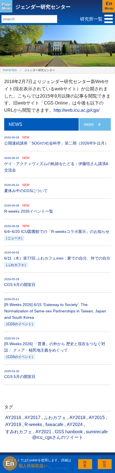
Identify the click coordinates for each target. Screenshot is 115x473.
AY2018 (77, 417)
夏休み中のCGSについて (26, 188)
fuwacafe (54, 424)
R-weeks (33, 424)
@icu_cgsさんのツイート (57, 437)
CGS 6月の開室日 (19, 282)
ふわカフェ (55, 417)
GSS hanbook (69, 431)
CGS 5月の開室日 (19, 374)
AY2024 (75, 424)
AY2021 (43, 431)
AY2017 (32, 417)
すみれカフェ (18, 431)
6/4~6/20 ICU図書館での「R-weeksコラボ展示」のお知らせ (56, 232)
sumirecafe (97, 431)
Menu (6, 6)
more (89, 124)
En (10, 463)
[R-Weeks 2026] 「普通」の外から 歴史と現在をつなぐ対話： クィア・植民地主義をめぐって (54, 348)
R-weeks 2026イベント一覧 (28, 208)
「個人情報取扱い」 (33, 465)
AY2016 (13, 417)
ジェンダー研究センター (43, 7)
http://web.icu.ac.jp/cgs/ (76, 110)
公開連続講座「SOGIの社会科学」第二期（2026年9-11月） (56, 140)
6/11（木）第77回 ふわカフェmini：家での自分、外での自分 (57, 258)
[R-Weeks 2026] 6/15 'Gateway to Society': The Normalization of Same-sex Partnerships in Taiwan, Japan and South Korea (55, 312)
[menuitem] (10, 70)
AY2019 (13, 424)
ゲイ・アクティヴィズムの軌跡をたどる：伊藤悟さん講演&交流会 (56, 164)
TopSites (10, 70)
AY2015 (97, 417)
